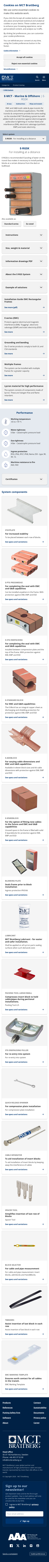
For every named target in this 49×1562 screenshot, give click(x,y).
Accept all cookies (25, 57)
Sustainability (40, 1407)
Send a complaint (10, 1554)
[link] (7, 78)
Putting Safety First (11, 1412)
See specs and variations (16, 542)
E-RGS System (8, 90)
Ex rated (30, 224)
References (8, 1407)
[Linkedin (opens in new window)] (24, 1545)
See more (8, 332)
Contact (37, 1402)
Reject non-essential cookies (24, 63)
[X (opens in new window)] (17, 1545)
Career (37, 1423)
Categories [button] (5, 85)
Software (7, 1418)
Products (7, 1402)
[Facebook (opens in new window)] (11, 1545)
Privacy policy (40, 1418)
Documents (39, 1412)
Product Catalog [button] (18, 85)
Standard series (11, 224)
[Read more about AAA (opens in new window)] (24, 1536)
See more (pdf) (10, 307)
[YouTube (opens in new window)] (37, 1545)
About (5, 1423)
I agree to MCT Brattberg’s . (24, 1505)
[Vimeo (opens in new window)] (31, 1545)
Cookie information (11, 50)
